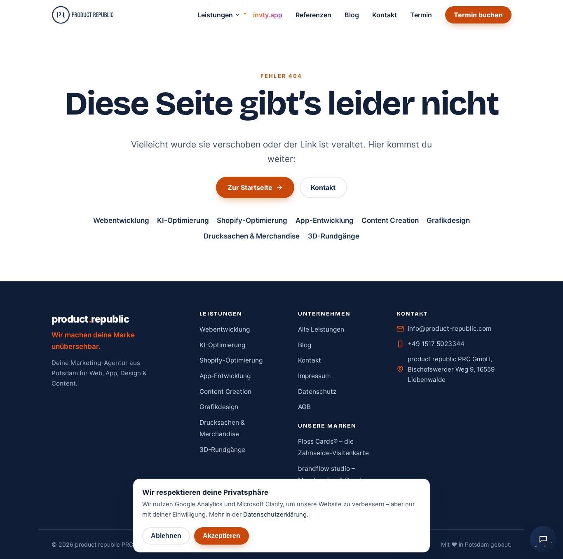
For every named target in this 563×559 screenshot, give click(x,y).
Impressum (314, 376)
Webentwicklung (121, 220)
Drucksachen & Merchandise (252, 236)
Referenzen (313, 15)
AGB (304, 407)
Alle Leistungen (321, 329)
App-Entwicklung (325, 220)
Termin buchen (478, 15)
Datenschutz (317, 391)
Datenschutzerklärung (275, 514)
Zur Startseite (250, 187)
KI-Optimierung (183, 220)
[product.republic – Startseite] (82, 14)
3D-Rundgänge (333, 236)
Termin (421, 15)
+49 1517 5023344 (436, 344)
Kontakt (384, 15)
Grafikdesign (448, 220)
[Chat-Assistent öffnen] (543, 539)
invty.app (267, 15)
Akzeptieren (221, 535)
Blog (352, 15)
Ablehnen (166, 535)
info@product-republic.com (449, 328)
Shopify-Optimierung (252, 220)
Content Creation (390, 220)
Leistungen (215, 15)
